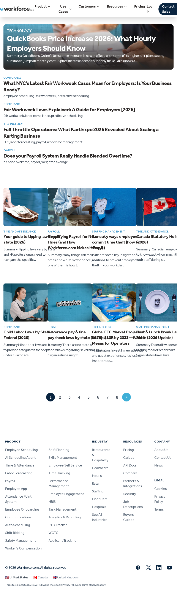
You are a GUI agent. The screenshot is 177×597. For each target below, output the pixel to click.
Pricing (139, 6)
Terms (159, 509)
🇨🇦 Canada (40, 577)
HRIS (52, 502)
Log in (150, 9)
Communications (18, 517)
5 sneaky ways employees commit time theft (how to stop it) (115, 242)
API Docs (130, 465)
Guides (128, 457)
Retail (96, 483)
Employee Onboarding (22, 509)
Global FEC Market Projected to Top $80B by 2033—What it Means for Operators (119, 337)
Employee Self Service (65, 465)
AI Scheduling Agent (20, 457)
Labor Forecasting (19, 473)
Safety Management (20, 540)
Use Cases (63, 9)
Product (41, 6)
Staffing (98, 491)
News (158, 465)
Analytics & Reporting (65, 517)
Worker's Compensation (23, 548)
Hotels (97, 476)
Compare (130, 473)
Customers (87, 6)
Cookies (160, 489)
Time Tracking (59, 473)
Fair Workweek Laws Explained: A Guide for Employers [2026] (69, 110)
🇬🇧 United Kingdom (66, 577)
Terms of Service (90, 584)
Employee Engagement (66, 494)
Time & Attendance (20, 465)
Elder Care (100, 499)
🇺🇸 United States (16, 577)
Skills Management (63, 457)
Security (129, 494)
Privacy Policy (69, 584)
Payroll (10, 481)
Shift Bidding (14, 533)
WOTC (53, 533)
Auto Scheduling (17, 525)
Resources (115, 6)
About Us (161, 450)
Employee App (16, 489)
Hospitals (99, 507)
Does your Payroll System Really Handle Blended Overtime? (67, 156)
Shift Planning (59, 450)
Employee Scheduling (21, 450)
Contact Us (162, 457)
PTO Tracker (58, 525)
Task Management (62, 509)
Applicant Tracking (62, 540)
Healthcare (100, 468)
